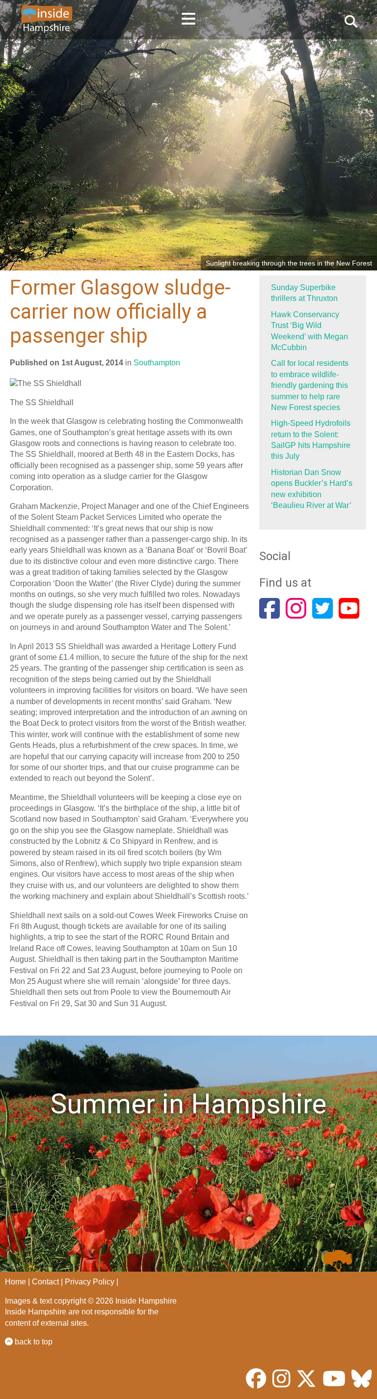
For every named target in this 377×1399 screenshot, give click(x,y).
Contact (45, 1282)
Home (15, 1282)
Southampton (157, 362)
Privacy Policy (89, 1282)
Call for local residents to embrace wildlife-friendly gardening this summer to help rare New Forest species (310, 385)
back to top (33, 1342)
